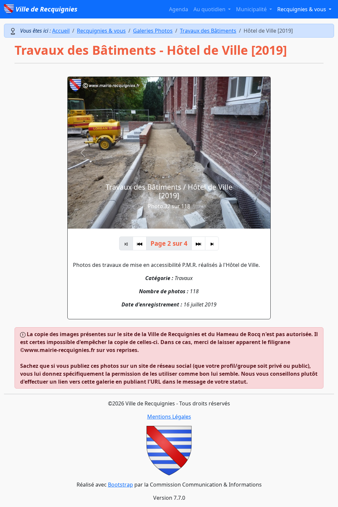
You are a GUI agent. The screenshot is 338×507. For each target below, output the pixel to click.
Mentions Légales (169, 416)
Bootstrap (120, 484)
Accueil (61, 30)
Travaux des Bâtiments (208, 30)
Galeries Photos (153, 30)
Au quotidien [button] (210, 9)
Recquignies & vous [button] (302, 9)
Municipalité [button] (252, 9)
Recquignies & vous (101, 30)
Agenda (178, 9)
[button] (83, 153)
